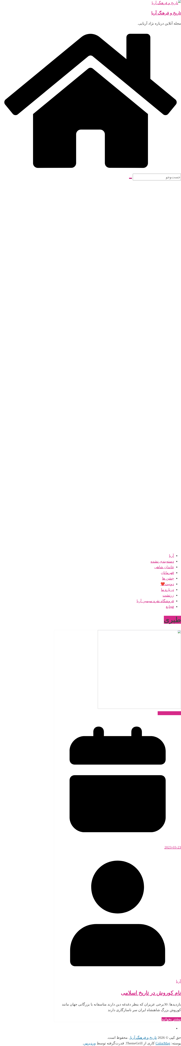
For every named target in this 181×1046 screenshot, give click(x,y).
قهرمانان (167, 573)
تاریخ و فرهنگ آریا (166, 13)
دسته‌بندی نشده (162, 561)
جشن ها (168, 578)
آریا (171, 556)
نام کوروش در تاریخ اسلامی (151, 993)
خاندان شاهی (164, 567)
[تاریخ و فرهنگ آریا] (90, 171)
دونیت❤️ (167, 584)
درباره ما (167, 590)
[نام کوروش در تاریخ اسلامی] (139, 707)
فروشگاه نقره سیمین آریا (155, 601)
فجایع (170, 607)
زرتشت (168, 595)
